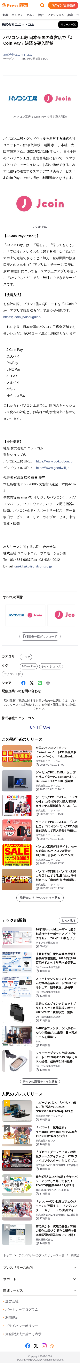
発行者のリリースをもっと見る (40, 897)
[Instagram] (44, 1345)
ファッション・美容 (60, 15)
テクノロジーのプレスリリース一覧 (41, 1255)
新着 (5, 15)
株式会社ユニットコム (17, 54)
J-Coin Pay (29, 666)
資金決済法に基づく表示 (22, 1334)
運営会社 (10, 1301)
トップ (7, 1255)
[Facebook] (23, 683)
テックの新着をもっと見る (40, 1081)
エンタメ (17, 15)
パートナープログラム (20, 1309)
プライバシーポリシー (20, 1326)
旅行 (41, 15)
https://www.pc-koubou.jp (54, 461)
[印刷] (48, 683)
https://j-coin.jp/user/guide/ (22, 317)
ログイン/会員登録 (63, 5)
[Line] (40, 683)
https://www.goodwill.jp (52, 468)
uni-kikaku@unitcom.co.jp (33, 566)
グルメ (30, 15)
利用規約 (10, 1317)
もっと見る (68, 920)
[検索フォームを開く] (42, 5)
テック (26, 657)
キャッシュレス (51, 666)
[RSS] (52, 1345)
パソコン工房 (12, 674)
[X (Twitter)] (32, 683)
